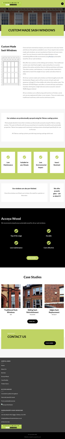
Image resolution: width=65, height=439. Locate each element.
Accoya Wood (5, 376)
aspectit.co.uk (37, 437)
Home (3, 365)
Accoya (51, 56)
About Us (3, 369)
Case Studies (4, 380)
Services (3, 372)
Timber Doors (5, 383)
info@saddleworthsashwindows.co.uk (11, 418)
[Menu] (62, 3)
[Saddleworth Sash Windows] (11, 4)
